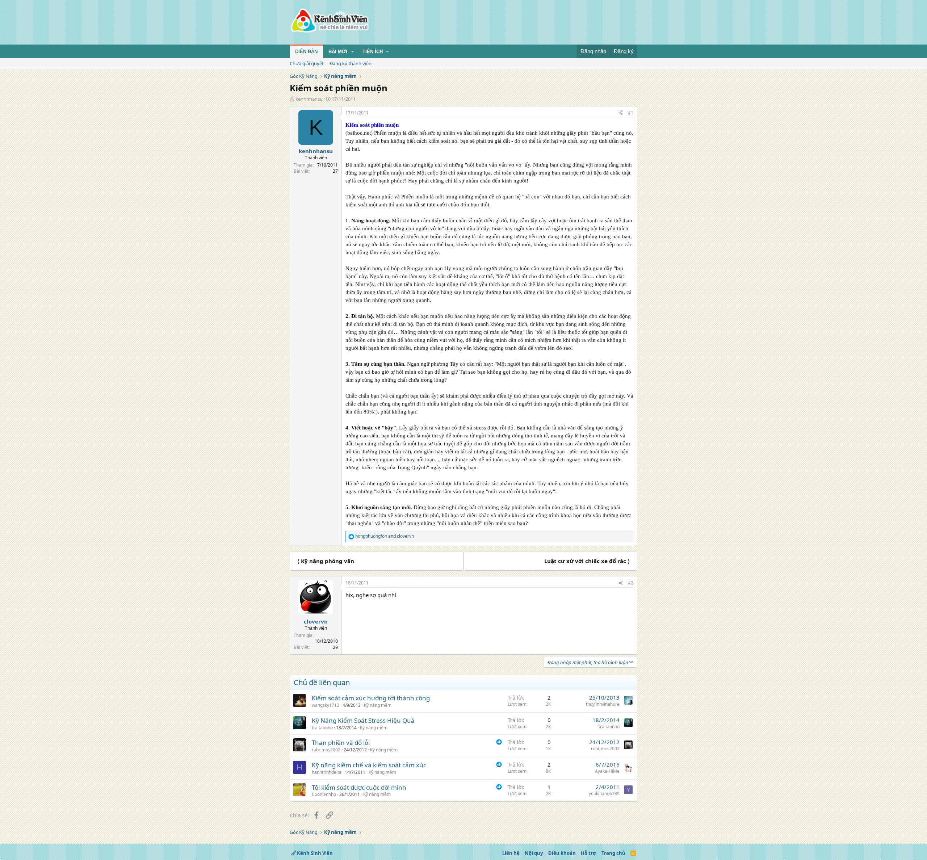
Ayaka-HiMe (607, 771)
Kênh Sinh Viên (314, 853)
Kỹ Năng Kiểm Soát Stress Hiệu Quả (363, 720)
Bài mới (337, 51)
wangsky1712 (325, 705)
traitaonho (322, 728)
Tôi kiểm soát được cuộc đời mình (359, 787)
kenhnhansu (309, 99)
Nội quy (534, 853)
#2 (630, 583)
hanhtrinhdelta (326, 772)
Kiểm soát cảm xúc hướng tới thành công (371, 698)
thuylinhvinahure (603, 704)
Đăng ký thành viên (351, 63)
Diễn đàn (306, 51)
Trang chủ (613, 853)
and (384, 536)
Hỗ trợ (588, 853)
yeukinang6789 (604, 793)
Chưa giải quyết (307, 63)
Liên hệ (511, 853)
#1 (630, 113)
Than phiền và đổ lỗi (341, 742)
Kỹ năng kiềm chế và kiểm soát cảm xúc (369, 765)
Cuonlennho (324, 794)
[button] (352, 52)
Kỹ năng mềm (377, 705)
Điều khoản (562, 853)
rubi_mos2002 (326, 750)
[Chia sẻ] (620, 113)
